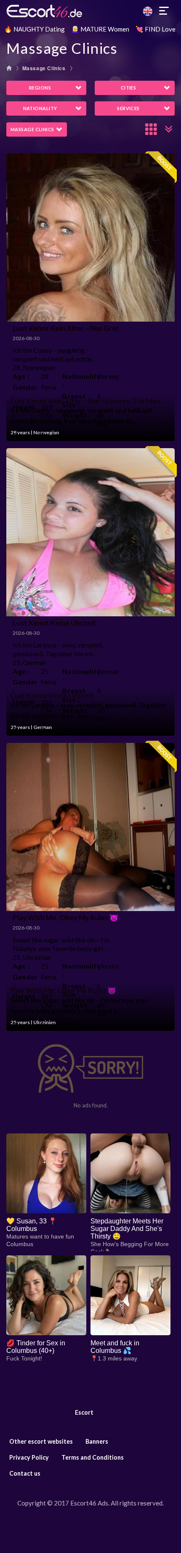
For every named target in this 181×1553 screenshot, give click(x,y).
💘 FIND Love (156, 29)
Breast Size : (73, 400)
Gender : (24, 391)
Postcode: (25, 435)
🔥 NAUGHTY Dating (34, 29)
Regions (40, 87)
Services (128, 108)
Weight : (74, 419)
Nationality (40, 108)
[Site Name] (90, 11)
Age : (21, 376)
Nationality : (76, 380)
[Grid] (151, 129)
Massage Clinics (44, 68)
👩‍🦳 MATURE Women (100, 29)
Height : (24, 411)
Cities (128, 87)
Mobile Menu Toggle (164, 10)
